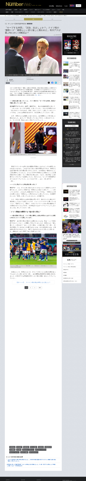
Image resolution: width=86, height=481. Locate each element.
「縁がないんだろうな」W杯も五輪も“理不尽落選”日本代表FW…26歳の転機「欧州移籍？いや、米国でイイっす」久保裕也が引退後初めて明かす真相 (72, 159)
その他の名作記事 (71, 242)
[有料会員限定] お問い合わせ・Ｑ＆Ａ (70, 281)
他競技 (55, 12)
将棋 (12, 12)
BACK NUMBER (30, 23)
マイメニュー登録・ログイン (68, 263)
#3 (52, 19)
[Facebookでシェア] (52, 83)
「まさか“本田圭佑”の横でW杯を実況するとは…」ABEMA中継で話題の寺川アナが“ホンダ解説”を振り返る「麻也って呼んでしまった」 (31, 460)
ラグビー (26, 12)
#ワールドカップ (34, 452)
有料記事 (61, 12)
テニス (59, 9)
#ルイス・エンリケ (14, 452)
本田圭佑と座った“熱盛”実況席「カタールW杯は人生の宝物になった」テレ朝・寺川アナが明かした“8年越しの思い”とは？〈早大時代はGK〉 (31, 465)
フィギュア (33, 12)
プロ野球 (15, 9)
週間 (76, 129)
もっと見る (72, 164)
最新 (68, 129)
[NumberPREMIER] (72, 5)
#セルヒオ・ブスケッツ (28, 449)
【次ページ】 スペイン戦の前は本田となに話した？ (33, 282)
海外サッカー (37, 9)
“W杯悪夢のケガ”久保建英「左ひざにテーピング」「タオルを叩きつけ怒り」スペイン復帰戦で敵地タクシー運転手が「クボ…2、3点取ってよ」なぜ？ (72, 146)
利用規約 (65, 272)
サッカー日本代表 (46, 9)
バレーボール (48, 12)
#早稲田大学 (48, 447)
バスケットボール (40, 12)
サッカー (9, 15)
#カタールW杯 (24, 452)
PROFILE (8, 82)
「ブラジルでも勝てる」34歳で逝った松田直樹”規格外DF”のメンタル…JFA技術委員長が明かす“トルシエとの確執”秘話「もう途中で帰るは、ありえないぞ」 (72, 153)
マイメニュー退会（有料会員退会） (69, 266)
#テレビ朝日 (33, 447)
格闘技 (7, 12)
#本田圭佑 (12, 447)
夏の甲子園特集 (8, 9)
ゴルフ (53, 9)
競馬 (63, 9)
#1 (14, 19)
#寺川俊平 (19, 447)
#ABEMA (41, 447)
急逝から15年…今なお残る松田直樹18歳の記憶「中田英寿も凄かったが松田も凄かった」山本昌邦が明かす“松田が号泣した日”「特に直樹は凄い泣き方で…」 (72, 140)
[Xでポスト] (49, 83)
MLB (20, 9)
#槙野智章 (26, 447)
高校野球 (25, 9)
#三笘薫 (19, 449)
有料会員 (78, 5)
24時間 (72, 129)
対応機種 (65, 275)
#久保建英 (12, 449)
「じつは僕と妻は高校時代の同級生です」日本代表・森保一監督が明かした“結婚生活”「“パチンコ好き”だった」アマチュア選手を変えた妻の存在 (72, 134)
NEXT (40, 287)
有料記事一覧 (65, 269)
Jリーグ (31, 9)
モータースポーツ (18, 12)
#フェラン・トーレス (41, 449)
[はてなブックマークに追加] (56, 83)
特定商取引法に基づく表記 (68, 278)
